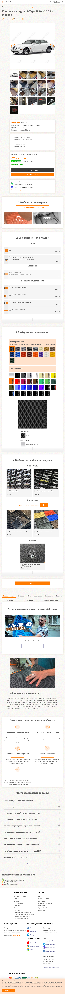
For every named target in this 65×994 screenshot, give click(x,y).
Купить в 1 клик (32, 170)
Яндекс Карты (35, 943)
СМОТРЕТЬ (44, 505)
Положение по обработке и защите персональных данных (24, 913)
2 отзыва (24, 123)
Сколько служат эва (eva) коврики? (19, 800)
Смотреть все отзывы (32, 646)
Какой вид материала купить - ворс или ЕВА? (22, 851)
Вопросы (17, 19)
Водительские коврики (45, 903)
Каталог (42, 892)
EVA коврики (42, 901)
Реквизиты (17, 908)
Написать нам (51, 944)
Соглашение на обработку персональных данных (22, 917)
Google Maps (34, 946)
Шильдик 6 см (14, 491)
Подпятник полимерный (45, 532)
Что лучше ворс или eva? (31, 207)
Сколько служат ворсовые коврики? (19, 807)
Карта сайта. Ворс (43, 908)
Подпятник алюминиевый (18, 532)
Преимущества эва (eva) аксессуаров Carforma (23, 813)
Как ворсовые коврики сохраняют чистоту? (22, 832)
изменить (27, 182)
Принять (8, 990)
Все (39, 896)
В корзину (32, 583)
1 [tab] (26, 641)
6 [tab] (39, 641)
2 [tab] (29, 641)
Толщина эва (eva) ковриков (16, 857)
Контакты (17, 910)
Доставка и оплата (20, 896)
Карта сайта (41, 905)
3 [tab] (31, 641)
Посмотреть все (32, 864)
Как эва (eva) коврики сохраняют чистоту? (22, 826)
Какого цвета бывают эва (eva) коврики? (21, 838)
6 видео (7, 19)
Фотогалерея (18, 903)
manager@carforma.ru (50, 941)
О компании (18, 905)
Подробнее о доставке (18, 190)
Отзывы (16, 901)
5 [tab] (36, 641)
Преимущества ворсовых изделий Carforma (22, 819)
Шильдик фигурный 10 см (45, 491)
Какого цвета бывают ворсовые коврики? (21, 845)
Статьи (16, 898)
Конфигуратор (32, 174)
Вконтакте (33, 928)
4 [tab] (34, 641)
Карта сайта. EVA (43, 910)
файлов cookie (37, 983)
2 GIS (31, 949)
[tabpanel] (32, 626)
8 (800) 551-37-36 (49, 931)
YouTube (33, 931)
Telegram (33, 935)
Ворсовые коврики (44, 898)
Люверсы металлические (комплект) (32, 565)
